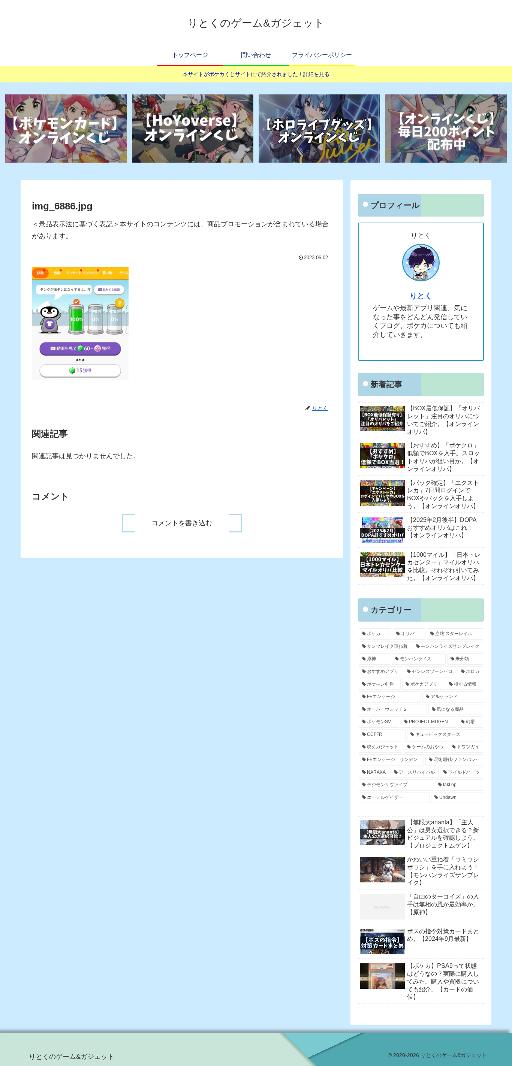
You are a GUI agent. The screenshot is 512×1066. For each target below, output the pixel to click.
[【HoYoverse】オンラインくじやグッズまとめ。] (192, 128)
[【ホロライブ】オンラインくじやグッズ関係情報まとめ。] (319, 128)
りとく (421, 296)
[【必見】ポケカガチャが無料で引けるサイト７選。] (66, 128)
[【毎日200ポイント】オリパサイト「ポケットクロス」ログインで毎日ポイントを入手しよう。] (446, 128)
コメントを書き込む (181, 523)
